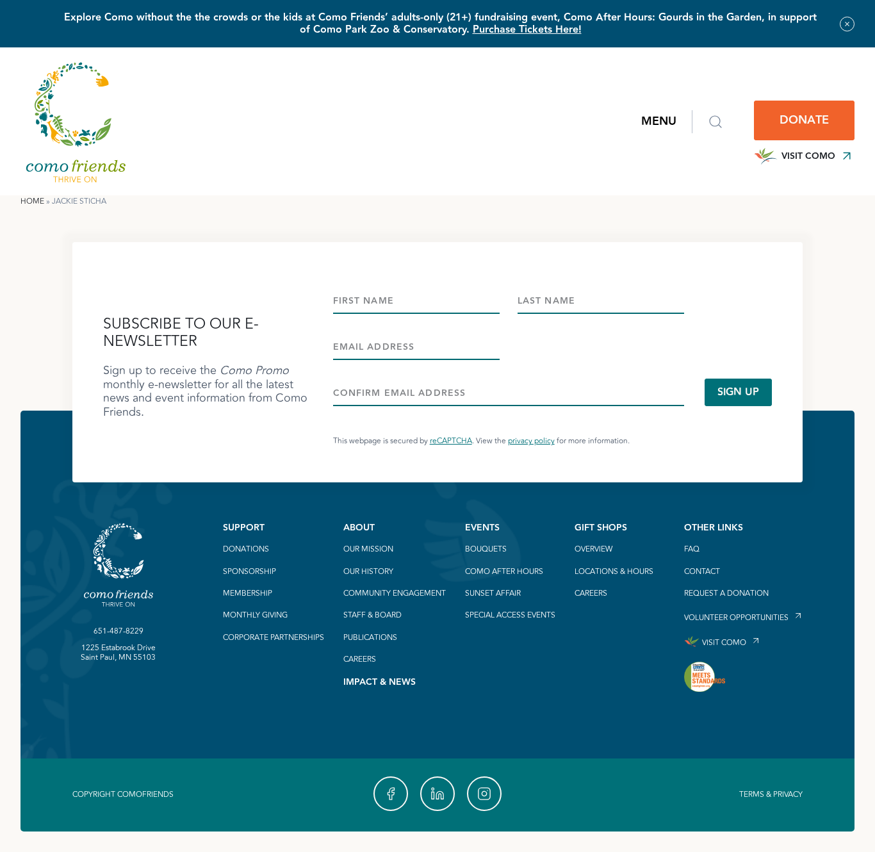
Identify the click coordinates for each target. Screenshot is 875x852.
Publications (370, 638)
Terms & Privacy (771, 795)
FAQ (691, 549)
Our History (368, 572)
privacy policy (531, 441)
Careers (359, 659)
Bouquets (486, 549)
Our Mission (368, 549)
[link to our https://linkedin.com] (437, 793)
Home (32, 201)
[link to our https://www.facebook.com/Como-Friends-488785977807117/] (390, 793)
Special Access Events (510, 615)
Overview (593, 549)
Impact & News (379, 682)
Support (244, 527)
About (359, 527)
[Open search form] (715, 121)
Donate (804, 120)
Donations (246, 549)
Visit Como (808, 156)
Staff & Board (372, 615)
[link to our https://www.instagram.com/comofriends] (484, 793)
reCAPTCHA (451, 441)
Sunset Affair (493, 593)
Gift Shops (601, 527)
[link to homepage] (75, 121)
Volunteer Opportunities (736, 617)
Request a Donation (726, 593)
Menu (658, 122)
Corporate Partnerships (273, 638)
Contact (702, 572)
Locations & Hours (614, 572)
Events (482, 527)
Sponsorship (249, 572)
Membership (247, 593)
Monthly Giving (255, 615)
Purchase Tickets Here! (527, 30)
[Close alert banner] (847, 24)
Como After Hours (504, 572)
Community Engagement (394, 593)
